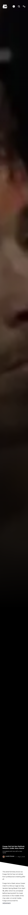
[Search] (19, 6)
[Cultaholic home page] (7, 6)
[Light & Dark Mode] (14, 6)
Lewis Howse (10, 856)
